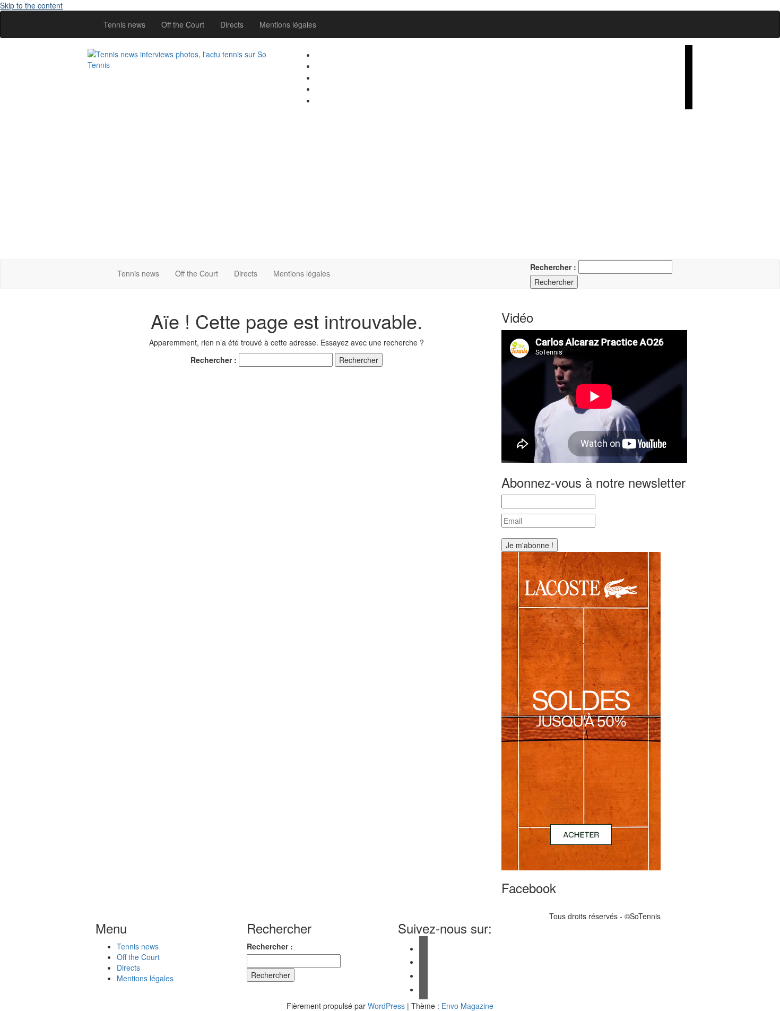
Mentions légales (287, 24)
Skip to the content (31, 5)
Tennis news (124, 24)
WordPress (386, 1005)
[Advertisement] (493, 185)
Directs (232, 24)
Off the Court (182, 24)
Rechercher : (553, 267)
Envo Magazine (467, 1005)
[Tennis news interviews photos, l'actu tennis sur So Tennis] (98, 273)
